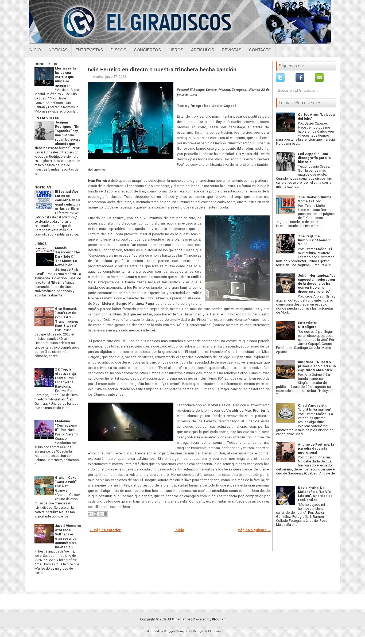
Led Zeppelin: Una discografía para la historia (314, 158)
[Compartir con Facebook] (105, 514)
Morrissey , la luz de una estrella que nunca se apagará (65, 77)
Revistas (231, 50)
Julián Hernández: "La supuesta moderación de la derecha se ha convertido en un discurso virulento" (317, 283)
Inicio (35, 50)
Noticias (58, 50)
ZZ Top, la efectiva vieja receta (65, 374)
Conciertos (147, 50)
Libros (176, 50)
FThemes (215, 631)
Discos (118, 50)
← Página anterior (105, 530)
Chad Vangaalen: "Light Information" (314, 407)
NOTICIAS (42, 187)
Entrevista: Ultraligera (307, 325)
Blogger (218, 619)
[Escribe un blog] (95, 514)
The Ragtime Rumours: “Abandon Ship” (315, 240)
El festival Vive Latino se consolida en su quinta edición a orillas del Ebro (67, 200)
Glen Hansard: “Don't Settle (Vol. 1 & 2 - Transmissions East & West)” (67, 317)
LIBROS (40, 244)
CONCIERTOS (45, 64)
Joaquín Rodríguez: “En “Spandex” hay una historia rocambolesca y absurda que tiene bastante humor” (57, 135)
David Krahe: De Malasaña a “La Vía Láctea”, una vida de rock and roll (315, 494)
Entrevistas (89, 50)
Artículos (202, 50)
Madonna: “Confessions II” (66, 425)
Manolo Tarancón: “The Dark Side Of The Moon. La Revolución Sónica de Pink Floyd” (57, 261)
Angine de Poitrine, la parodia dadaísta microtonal (316, 448)
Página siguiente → (254, 530)
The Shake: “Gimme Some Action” (314, 199)
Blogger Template (177, 631)
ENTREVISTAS (46, 118)
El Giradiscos (179, 619)
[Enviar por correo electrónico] (90, 514)
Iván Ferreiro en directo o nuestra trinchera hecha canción (162, 69)
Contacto (260, 50)
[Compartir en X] (100, 514)
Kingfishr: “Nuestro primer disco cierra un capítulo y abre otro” (317, 366)
